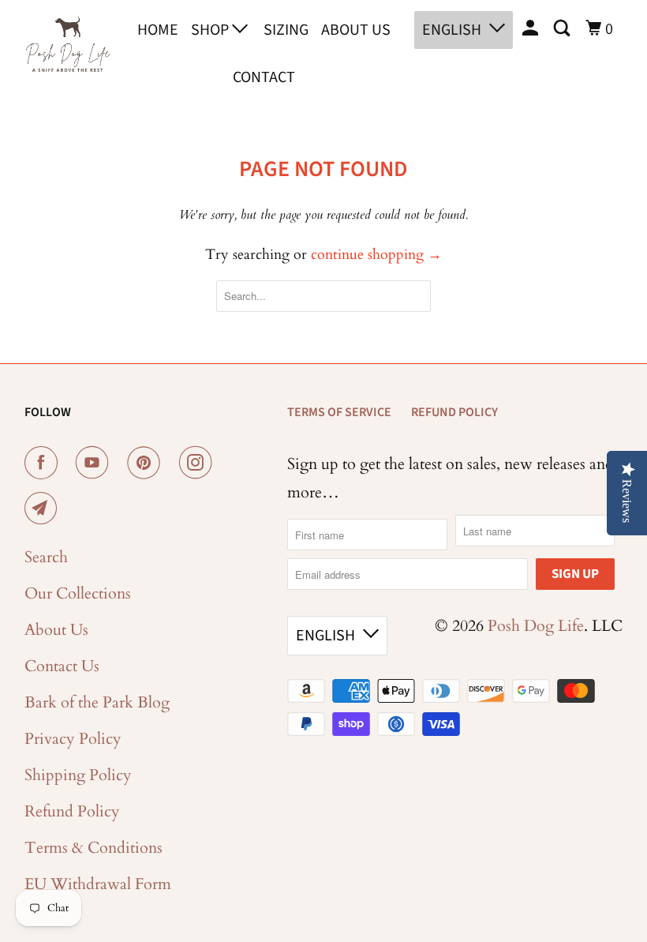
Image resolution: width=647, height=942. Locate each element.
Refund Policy (72, 811)
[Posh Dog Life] (67, 50)
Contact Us (61, 666)
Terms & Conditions (93, 847)
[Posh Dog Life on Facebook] (44, 462)
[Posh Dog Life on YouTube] (95, 462)
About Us (356, 30)
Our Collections (77, 593)
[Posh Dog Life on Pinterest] (146, 462)
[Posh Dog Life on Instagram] (199, 462)
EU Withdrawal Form (97, 884)
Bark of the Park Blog (97, 702)
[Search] (563, 29)
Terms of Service (339, 412)
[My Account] (531, 29)
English (451, 30)
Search (46, 557)
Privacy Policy (73, 738)
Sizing (286, 30)
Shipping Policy (78, 775)
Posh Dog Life (536, 625)
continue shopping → (376, 255)
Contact (264, 77)
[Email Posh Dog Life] (44, 508)
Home (157, 30)
